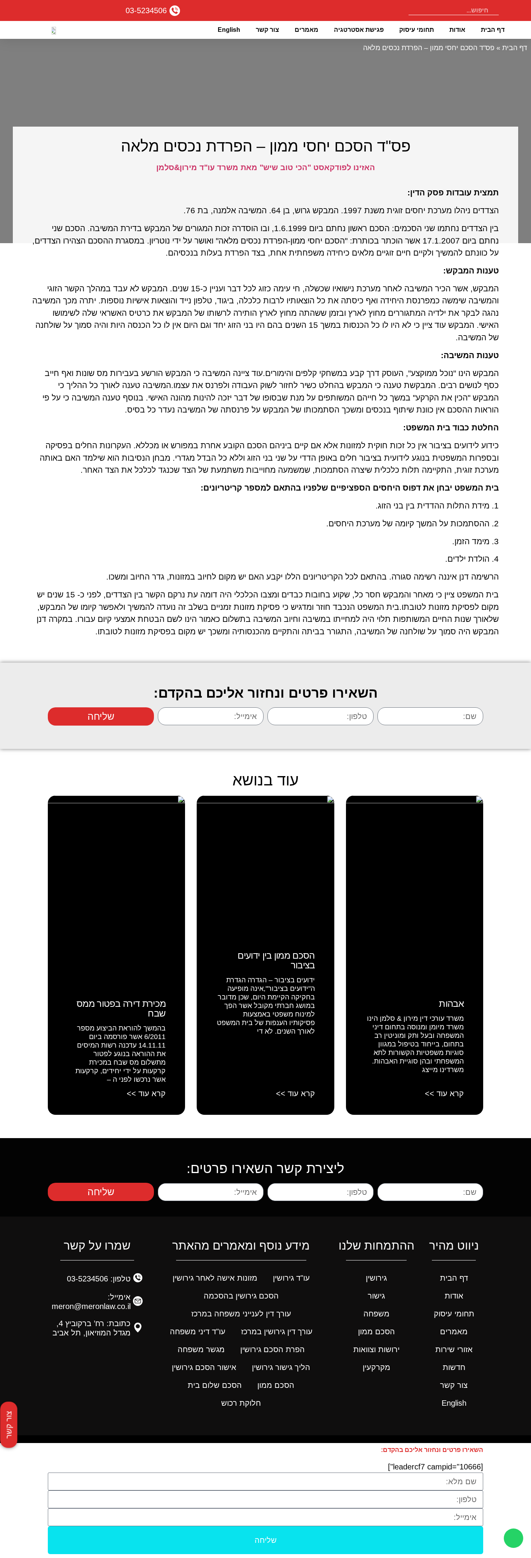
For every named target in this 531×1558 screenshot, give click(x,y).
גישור (376, 1296)
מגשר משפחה (201, 1349)
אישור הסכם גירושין (204, 1367)
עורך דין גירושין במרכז (277, 1331)
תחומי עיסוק (416, 29)
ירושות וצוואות (376, 1349)
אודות (457, 29)
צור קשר (267, 29)
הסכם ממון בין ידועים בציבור (276, 960)
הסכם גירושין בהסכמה (241, 1296)
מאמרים (306, 29)
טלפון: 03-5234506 (99, 1278)
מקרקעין (376, 1367)
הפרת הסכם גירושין (272, 1349)
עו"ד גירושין (291, 1278)
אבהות (451, 1003)
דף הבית (493, 29)
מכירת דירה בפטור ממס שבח (121, 1008)
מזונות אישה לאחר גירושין (215, 1278)
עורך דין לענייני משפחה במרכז (241, 1313)
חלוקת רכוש (241, 1403)
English (229, 29)
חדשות (454, 1367)
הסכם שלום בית (215, 1385)
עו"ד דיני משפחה (197, 1331)
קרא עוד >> (444, 1093)
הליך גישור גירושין (281, 1367)
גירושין (376, 1278)
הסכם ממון (376, 1331)
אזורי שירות (454, 1349)
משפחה (376, 1313)
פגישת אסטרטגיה (359, 29)
